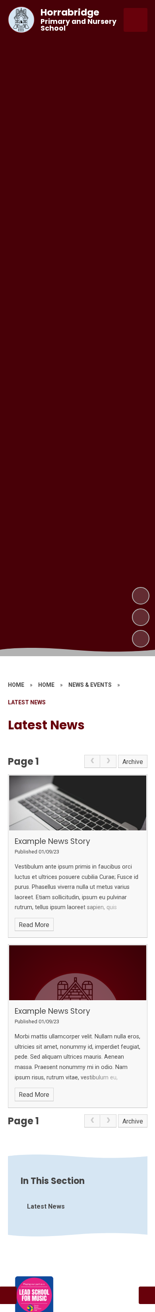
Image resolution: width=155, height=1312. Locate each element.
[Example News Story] (77, 803)
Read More (34, 925)
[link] (92, 761)
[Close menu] (135, 20)
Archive (132, 762)
